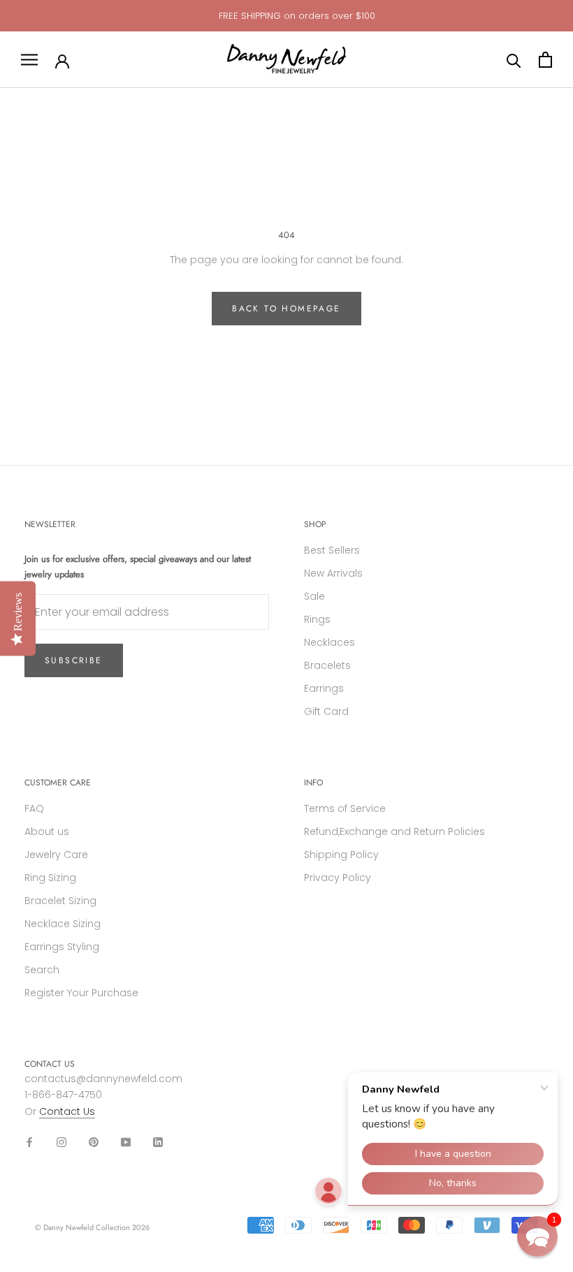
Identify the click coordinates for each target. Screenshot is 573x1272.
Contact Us (67, 1111)
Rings (317, 619)
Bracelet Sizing (60, 901)
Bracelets (327, 665)
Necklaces (329, 642)
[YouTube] (126, 1142)
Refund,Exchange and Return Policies (394, 831)
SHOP (315, 524)
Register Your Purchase (81, 993)
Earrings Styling (61, 947)
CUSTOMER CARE (57, 782)
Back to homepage (286, 308)
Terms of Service (345, 808)
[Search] (514, 59)
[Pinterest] (94, 1142)
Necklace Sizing (62, 924)
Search (41, 970)
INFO (313, 782)
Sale (314, 596)
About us (46, 831)
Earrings (324, 688)
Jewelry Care (56, 854)
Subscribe (74, 660)
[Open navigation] (29, 60)
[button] (537, 1236)
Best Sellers (332, 550)
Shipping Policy (341, 854)
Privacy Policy (337, 878)
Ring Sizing (50, 878)
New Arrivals (333, 573)
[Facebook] (29, 1142)
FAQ (34, 808)
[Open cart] (545, 60)
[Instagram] (61, 1142)
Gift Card (326, 711)
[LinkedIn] (158, 1142)
